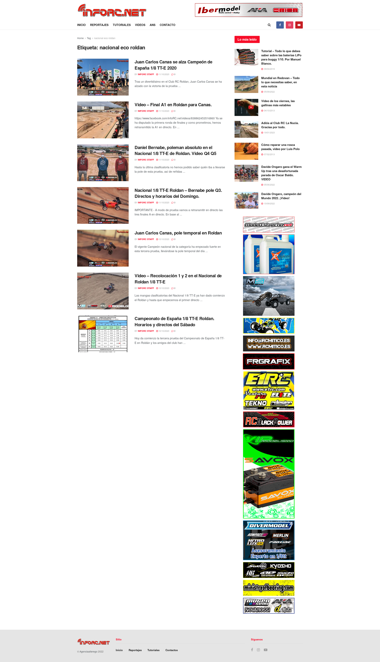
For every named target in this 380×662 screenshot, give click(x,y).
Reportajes (99, 25)
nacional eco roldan (104, 38)
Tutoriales (122, 25)
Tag (89, 38)
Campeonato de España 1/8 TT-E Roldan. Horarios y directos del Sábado (174, 321)
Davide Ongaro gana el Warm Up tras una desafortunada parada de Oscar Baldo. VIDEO (281, 173)
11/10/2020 (163, 74)
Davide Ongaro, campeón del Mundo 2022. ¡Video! (281, 196)
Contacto (167, 25)
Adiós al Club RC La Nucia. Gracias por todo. (280, 125)
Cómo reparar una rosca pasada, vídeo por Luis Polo (280, 147)
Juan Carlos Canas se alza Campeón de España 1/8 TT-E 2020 (173, 64)
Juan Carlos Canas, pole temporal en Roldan (178, 233)
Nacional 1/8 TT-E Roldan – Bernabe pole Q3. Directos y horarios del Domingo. (178, 193)
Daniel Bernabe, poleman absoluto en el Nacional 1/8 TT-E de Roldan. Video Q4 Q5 (175, 150)
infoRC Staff (146, 74)
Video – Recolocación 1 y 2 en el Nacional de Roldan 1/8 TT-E (178, 278)
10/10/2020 (163, 239)
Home (80, 38)
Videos (140, 25)
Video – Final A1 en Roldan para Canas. (173, 104)
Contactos (171, 650)
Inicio (81, 25)
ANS (152, 25)
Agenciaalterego (88, 651)
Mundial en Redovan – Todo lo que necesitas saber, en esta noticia (280, 82)
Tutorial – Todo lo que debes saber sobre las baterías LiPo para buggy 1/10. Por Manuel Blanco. (281, 57)
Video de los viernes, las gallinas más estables (278, 103)
